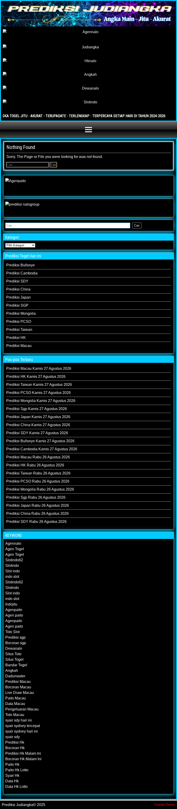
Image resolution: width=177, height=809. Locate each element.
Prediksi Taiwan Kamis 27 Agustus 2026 (39, 385)
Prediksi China (18, 289)
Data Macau (15, 704)
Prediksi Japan (18, 297)
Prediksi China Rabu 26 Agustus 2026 (37, 513)
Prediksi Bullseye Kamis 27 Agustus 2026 (40, 441)
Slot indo (12, 571)
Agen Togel (14, 549)
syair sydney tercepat (22, 726)
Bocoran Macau (18, 687)
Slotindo (12, 565)
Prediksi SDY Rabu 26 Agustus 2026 (36, 522)
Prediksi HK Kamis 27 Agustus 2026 (35, 376)
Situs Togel (14, 659)
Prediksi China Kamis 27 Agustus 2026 (38, 425)
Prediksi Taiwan (19, 330)
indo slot (12, 577)
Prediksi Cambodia (22, 273)
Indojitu (11, 604)
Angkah (11, 670)
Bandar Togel (16, 665)
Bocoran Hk (15, 748)
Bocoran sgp (15, 643)
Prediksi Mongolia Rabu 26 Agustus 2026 (40, 489)
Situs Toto (13, 654)
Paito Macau (15, 698)
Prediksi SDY (17, 281)
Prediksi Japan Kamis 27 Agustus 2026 (38, 417)
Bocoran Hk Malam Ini (23, 759)
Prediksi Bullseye (20, 265)
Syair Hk (12, 775)
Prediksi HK (16, 338)
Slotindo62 (14, 560)
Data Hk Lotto (16, 787)
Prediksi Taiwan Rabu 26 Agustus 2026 (38, 473)
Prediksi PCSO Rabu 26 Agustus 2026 (37, 481)
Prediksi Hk (14, 742)
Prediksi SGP (17, 305)
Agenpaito (13, 610)
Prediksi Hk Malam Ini (23, 753)
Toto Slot (12, 632)
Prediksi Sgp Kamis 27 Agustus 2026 (36, 409)
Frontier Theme (165, 805)
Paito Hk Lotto (16, 770)
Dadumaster (15, 676)
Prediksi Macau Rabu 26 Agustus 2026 (38, 457)
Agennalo (13, 543)
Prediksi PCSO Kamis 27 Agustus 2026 (38, 393)
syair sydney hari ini (21, 731)
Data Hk (12, 781)
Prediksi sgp (15, 637)
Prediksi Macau (19, 346)
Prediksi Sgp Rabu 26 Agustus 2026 (35, 497)
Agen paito (14, 615)
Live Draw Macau (19, 693)
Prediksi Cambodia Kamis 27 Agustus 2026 (41, 449)
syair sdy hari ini (18, 720)
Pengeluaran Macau (21, 709)
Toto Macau (14, 715)
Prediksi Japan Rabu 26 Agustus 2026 (37, 505)
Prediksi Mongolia (21, 313)
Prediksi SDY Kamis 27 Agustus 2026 (37, 433)
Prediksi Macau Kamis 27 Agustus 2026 (38, 368)
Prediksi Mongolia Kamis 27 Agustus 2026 (40, 401)
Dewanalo (13, 648)
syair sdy (12, 737)
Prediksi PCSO (18, 321)
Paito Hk (12, 764)
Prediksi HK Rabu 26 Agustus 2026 (35, 465)
